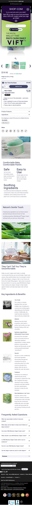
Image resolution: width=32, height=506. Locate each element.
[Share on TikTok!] (6, 130)
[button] (10, 477)
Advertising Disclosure (18, 487)
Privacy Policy (3, 487)
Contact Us (22, 474)
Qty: (3, 87)
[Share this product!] (25, 130)
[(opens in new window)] (19, 503)
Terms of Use (10, 487)
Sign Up (13, 465)
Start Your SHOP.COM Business (8, 480)
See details (4, 120)
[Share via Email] (3, 130)
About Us (3, 474)
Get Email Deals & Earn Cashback (9, 463)
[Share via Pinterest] (22, 130)
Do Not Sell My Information (18, 489)
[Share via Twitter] (18, 130)
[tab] (16, 111)
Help (7, 474)
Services (3, 477)
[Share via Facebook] (14, 130)
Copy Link (24, 469)
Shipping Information (8, 489)
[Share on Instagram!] (10, 130)
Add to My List (5, 122)
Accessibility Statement (14, 474)
